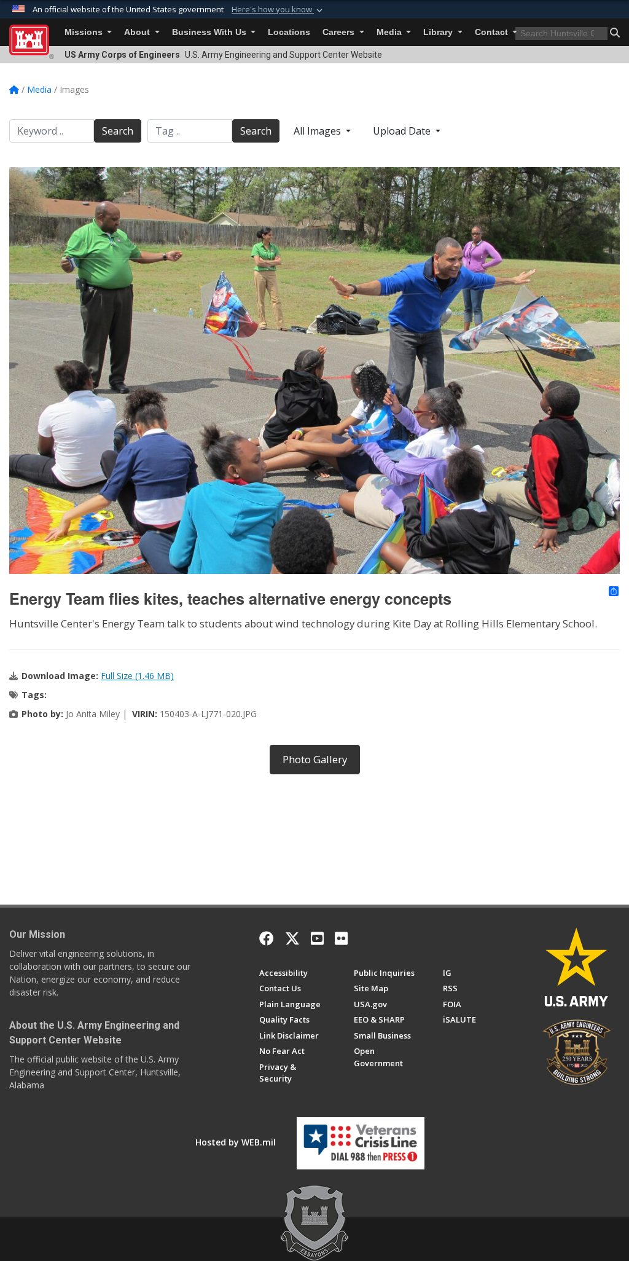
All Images (318, 131)
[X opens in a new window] (292, 938)
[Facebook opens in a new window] (266, 938)
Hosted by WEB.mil (235, 1142)
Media (390, 32)
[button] (278, 10)
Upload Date (403, 131)
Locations (289, 32)
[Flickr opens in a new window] (341, 938)
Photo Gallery (315, 759)
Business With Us (210, 32)
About (138, 32)
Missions (84, 32)
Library (439, 32)
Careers (339, 32)
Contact (492, 32)
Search (117, 131)
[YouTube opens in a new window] (317, 938)
